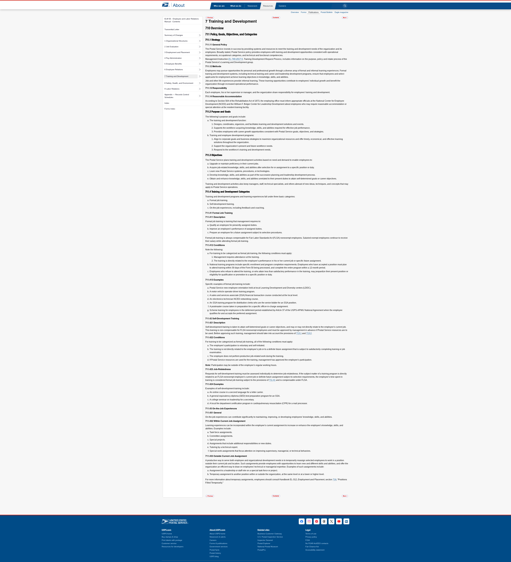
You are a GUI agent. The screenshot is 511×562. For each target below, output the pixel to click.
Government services (219, 547)
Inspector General (265, 540)
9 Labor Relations (171, 89)
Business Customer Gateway (269, 534)
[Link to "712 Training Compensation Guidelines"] (345, 17)
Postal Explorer (263, 543)
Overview (295, 12)
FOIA (307, 540)
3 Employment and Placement (177, 52)
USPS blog (214, 556)
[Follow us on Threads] (324, 521)
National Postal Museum (267, 547)
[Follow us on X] (331, 521)
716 (334, 479)
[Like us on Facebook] (302, 521)
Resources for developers (172, 547)
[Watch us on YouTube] (339, 521)
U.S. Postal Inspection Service (270, 537)
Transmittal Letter (171, 29)
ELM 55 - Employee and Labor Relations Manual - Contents (181, 20)
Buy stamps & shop (170, 537)
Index (166, 103)
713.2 (309, 333)
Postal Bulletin (327, 12)
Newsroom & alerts (218, 537)
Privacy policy (311, 537)
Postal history (215, 553)
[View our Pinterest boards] (317, 521)
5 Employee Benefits (173, 64)
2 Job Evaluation (171, 47)
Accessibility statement (314, 550)
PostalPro (261, 550)
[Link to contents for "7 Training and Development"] (276, 17)
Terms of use (310, 534)
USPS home (167, 534)
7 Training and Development (176, 76)
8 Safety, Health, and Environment (178, 83)
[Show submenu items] (199, 35)
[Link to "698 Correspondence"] (210, 17)
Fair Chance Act (312, 547)
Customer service (169, 543)
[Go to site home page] (175, 5)
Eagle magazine (341, 12)
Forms (303, 12)
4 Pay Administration (173, 58)
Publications (313, 12)
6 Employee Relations (173, 69)
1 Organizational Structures (175, 41)
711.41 (272, 380)
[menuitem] (219, 6)
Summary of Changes (173, 35)
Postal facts (214, 550)
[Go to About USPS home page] (175, 521)
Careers (213, 540)
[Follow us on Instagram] (309, 521)
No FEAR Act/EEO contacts (316, 543)
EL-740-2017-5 (235, 59)
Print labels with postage (172, 540)
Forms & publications (218, 543)
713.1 (299, 333)
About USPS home (217, 534)
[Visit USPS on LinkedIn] (346, 521)
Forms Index (169, 109)
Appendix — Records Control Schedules (176, 95)
